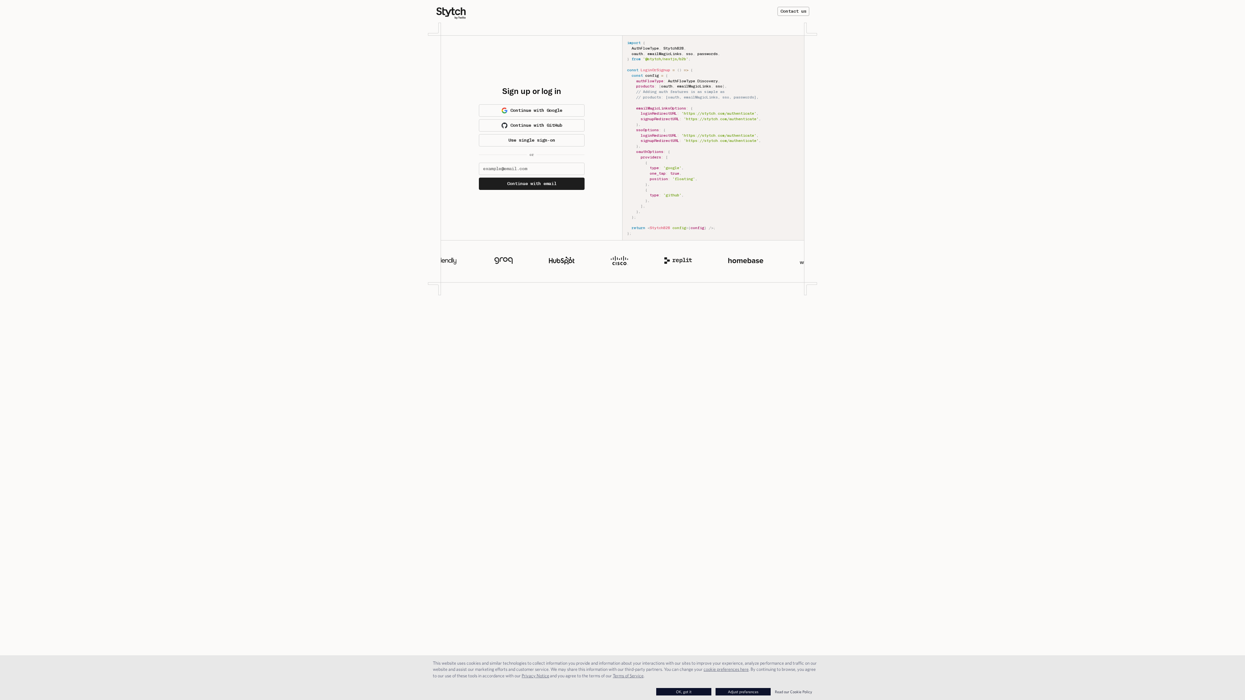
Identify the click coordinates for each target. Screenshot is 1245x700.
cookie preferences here (726, 669)
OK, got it (684, 692)
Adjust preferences (743, 692)
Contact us (793, 11)
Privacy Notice (535, 675)
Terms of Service (628, 675)
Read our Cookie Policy (793, 692)
